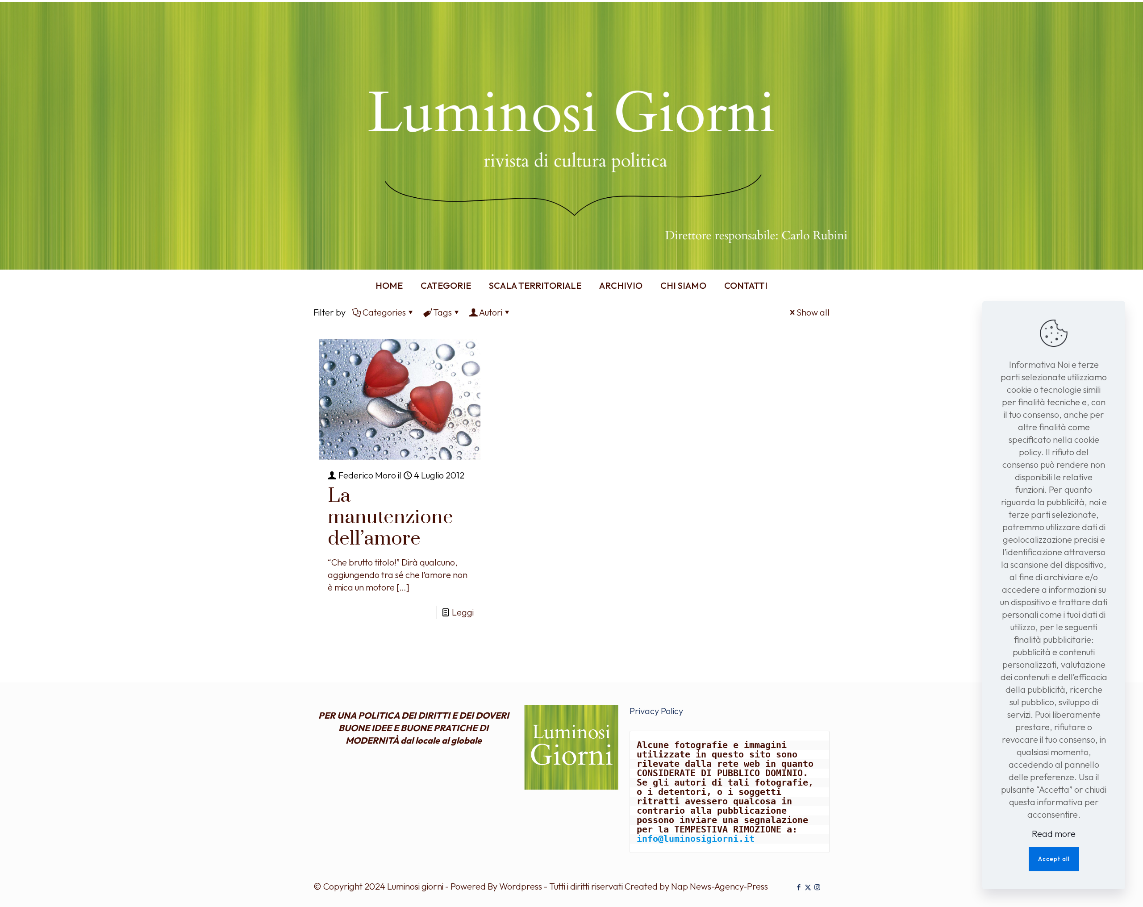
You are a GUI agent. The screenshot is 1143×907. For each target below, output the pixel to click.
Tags (442, 312)
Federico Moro (367, 475)
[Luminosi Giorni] (571, 136)
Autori (490, 312)
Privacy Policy (656, 710)
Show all (813, 312)
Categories (384, 312)
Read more (1054, 833)
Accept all (1054, 858)
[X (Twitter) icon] (808, 887)
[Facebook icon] (798, 887)
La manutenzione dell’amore (390, 517)
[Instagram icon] (817, 887)
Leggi (463, 612)
